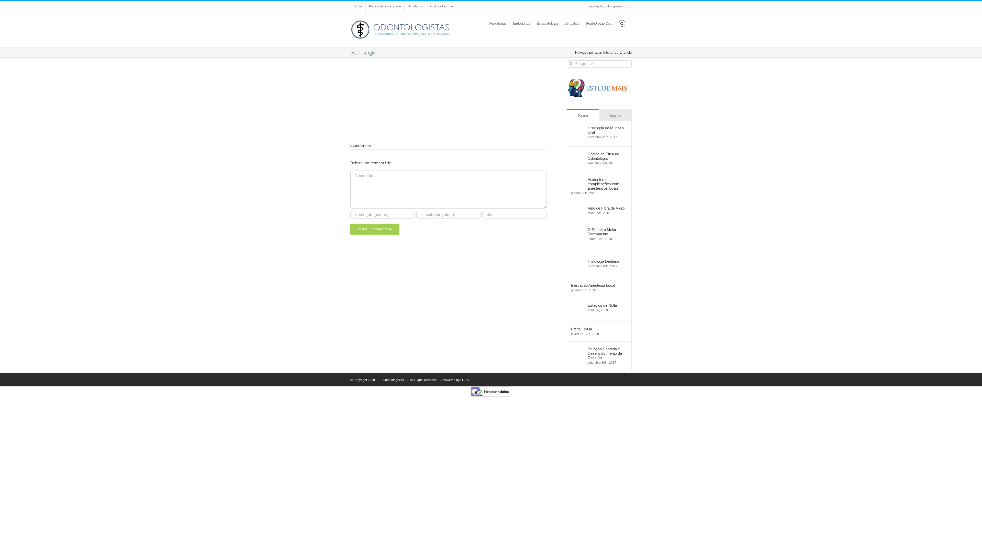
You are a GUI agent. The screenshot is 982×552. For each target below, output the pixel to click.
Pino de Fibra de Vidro (606, 208)
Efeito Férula (581, 329)
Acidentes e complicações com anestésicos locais (603, 183)
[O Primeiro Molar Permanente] (577, 230)
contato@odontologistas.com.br (610, 6)
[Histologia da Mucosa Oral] (577, 128)
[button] (622, 23)
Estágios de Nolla (602, 305)
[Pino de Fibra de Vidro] (577, 208)
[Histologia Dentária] (577, 262)
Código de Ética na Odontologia (603, 156)
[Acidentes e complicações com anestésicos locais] (577, 180)
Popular (583, 115)
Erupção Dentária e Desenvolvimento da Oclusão (605, 353)
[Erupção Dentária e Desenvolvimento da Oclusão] (577, 349)
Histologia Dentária (603, 261)
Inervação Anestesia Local (593, 285)
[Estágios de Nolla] (577, 306)
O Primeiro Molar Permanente (602, 231)
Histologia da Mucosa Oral (606, 130)
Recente (615, 115)
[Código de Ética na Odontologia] (577, 154)
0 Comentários (360, 146)
